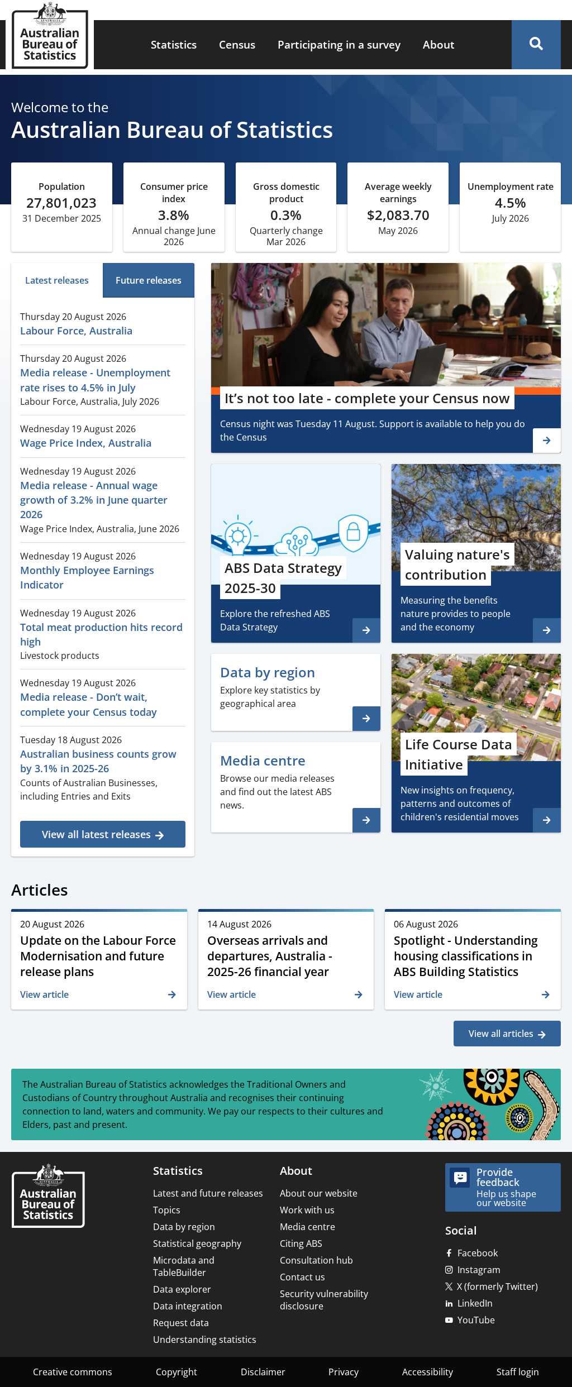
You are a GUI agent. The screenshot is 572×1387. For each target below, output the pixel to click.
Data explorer (182, 1289)
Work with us (307, 1210)
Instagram (478, 1270)
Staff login (518, 1372)
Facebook (477, 1253)
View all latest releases (96, 834)
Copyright (176, 1372)
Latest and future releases (208, 1193)
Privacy (343, 1372)
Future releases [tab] (149, 280)
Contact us (302, 1277)
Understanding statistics (204, 1339)
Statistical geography (197, 1243)
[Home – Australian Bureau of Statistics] (48, 1197)
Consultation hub (316, 1260)
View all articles (501, 1033)
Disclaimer (263, 1372)
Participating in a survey (339, 44)
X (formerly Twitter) (497, 1286)
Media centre (307, 1227)
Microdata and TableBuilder (183, 1266)
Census (237, 44)
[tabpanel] (102, 575)
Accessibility (427, 1372)
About (439, 44)
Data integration (187, 1306)
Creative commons (72, 1372)
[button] (536, 44)
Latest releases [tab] (57, 280)
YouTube (476, 1320)
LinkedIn (475, 1303)
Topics (166, 1210)
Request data (181, 1323)
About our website (319, 1193)
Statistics (174, 44)
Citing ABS (301, 1243)
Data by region (184, 1227)
